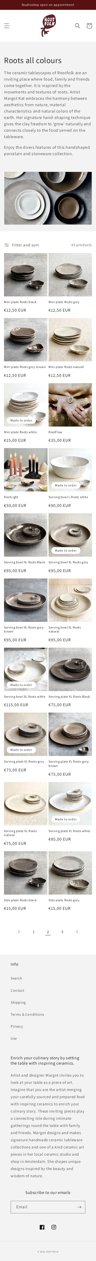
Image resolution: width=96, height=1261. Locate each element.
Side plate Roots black (20, 900)
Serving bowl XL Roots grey (68, 562)
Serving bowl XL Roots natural (65, 629)
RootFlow (55, 432)
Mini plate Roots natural (66, 367)
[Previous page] (19, 931)
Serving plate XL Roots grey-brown (69, 763)
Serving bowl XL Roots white (24, 696)
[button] (7, 26)
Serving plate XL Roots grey (24, 761)
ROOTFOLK (52, 1251)
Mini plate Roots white (20, 432)
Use (14, 1038)
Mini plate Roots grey (64, 302)
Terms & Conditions (27, 1014)
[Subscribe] (79, 1207)
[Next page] (77, 931)
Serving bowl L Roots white (68, 497)
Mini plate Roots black (20, 302)
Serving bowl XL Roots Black (24, 562)
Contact (17, 990)
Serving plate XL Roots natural (20, 833)
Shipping (18, 1002)
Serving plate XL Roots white (69, 831)
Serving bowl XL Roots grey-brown (24, 629)
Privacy (17, 1026)
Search (16, 978)
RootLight (11, 497)
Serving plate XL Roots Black (69, 696)
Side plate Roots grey (64, 900)
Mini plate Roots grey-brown (25, 367)
